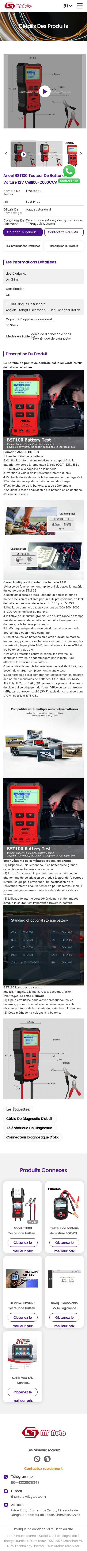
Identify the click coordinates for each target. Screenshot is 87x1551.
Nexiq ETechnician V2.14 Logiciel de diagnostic (64, 1306)
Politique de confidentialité (34, 1529)
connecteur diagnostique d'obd (32, 1137)
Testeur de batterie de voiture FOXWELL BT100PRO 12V (64, 1231)
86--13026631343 (25, 1482)
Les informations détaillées (23, 246)
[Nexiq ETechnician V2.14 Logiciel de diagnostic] (64, 1279)
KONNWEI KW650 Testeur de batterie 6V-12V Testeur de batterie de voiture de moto (22, 1306)
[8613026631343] (37, 1459)
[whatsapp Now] (69, 183)
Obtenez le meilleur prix (24, 232)
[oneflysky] (47, 1459)
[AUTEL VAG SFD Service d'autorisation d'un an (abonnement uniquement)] (22, 1353)
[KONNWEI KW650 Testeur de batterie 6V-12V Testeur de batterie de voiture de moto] (22, 1278)
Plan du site (64, 1529)
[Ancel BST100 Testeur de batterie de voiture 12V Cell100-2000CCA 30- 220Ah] (45, 91)
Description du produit (64, 246)
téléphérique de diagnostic (29, 1128)
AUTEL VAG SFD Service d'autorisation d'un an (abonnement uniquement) (22, 1380)
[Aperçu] (43, 1437)
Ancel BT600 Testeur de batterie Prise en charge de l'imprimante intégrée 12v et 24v (22, 1231)
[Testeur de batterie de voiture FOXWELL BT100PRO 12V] (64, 1204)
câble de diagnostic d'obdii (29, 1118)
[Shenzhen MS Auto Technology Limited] (17, 6)
